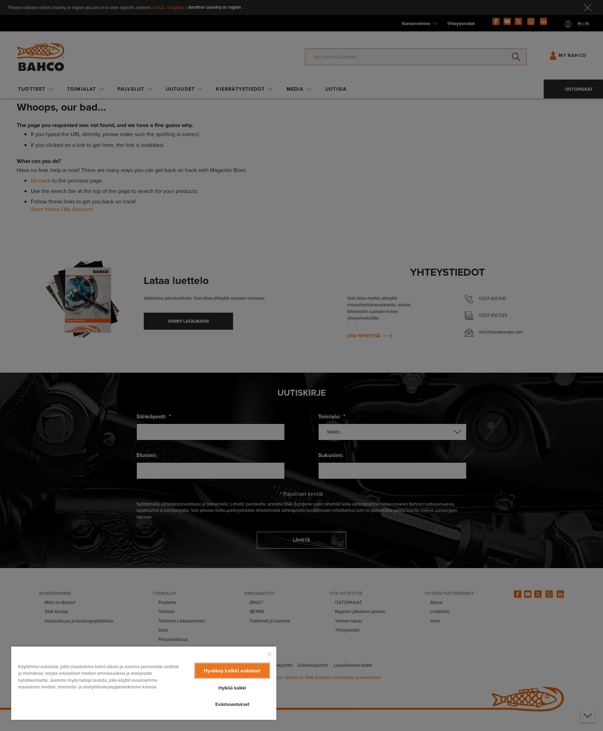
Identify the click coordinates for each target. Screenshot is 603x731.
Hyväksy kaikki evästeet (232, 670)
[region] (143, 683)
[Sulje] (269, 654)
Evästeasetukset (232, 704)
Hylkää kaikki (232, 688)
